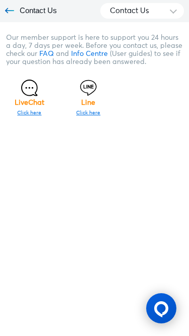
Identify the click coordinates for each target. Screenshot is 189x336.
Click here (29, 112)
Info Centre (90, 53)
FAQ (47, 53)
